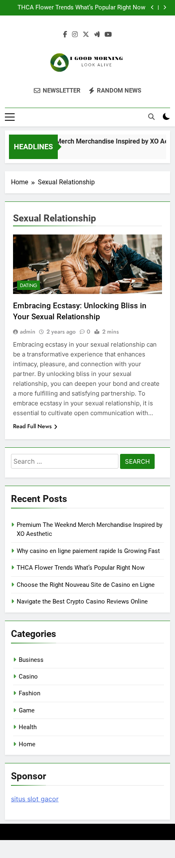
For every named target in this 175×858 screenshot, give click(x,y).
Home (27, 744)
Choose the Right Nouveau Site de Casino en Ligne (86, 584)
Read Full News (32, 426)
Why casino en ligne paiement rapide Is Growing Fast (88, 551)
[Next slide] (164, 7)
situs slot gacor (35, 799)
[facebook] (65, 35)
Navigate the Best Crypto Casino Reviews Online (82, 601)
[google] (97, 35)
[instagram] (75, 35)
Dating (28, 285)
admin (27, 331)
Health (28, 727)
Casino (28, 676)
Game (27, 710)
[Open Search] (151, 116)
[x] (86, 35)
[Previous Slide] (152, 7)
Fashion (29, 693)
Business (31, 659)
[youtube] (108, 35)
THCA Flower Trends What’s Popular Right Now (81, 7)
